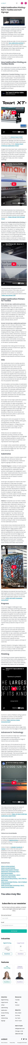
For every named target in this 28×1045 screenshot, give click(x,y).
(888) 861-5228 (19, 1033)
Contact (17, 1005)
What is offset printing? (8, 866)
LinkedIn (13, 847)
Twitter (3, 849)
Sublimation (4, 1010)
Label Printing (4, 1007)
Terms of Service (4, 1042)
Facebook (19, 847)
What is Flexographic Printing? (10, 870)
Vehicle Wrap (4, 1018)
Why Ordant (18, 1013)
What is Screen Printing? (8, 868)
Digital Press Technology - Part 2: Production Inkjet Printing (10, 876)
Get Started (14, 931)
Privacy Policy (12, 1042)
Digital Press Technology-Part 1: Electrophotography (10, 872)
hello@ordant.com (19, 1028)
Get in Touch (18, 1020)
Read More (7, 954)
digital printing (13, 840)
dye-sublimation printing (16, 43)
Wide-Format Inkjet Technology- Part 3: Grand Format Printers (12, 886)
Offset (2, 1005)
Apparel (3, 1015)
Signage (3, 1020)
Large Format (4, 1002)
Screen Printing (5, 1013)
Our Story (17, 1015)
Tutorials (17, 1000)
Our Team (17, 1018)
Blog (16, 1002)
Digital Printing (4, 1000)
